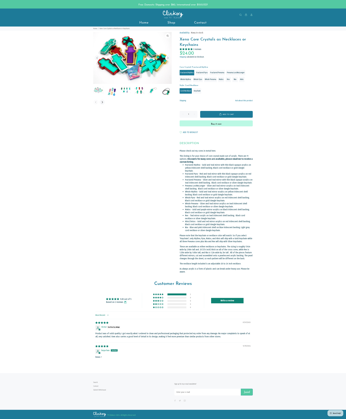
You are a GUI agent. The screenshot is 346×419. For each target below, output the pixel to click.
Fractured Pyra (201, 72)
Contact (95, 386)
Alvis (242, 79)
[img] (101, 322)
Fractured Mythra (187, 72)
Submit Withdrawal (99, 390)
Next (167, 57)
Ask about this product (244, 100)
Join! (247, 392)
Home (95, 28)
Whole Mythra (185, 79)
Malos (221, 79)
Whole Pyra (198, 79)
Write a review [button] (227, 300)
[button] (186, 49)
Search (95, 382)
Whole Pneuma (210, 79)
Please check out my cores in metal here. (198, 150)
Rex (228, 79)
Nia (235, 79)
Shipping (183, 57)
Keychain (197, 91)
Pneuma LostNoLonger (236, 72)
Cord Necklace (185, 91)
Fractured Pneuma (217, 72)
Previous (97, 57)
